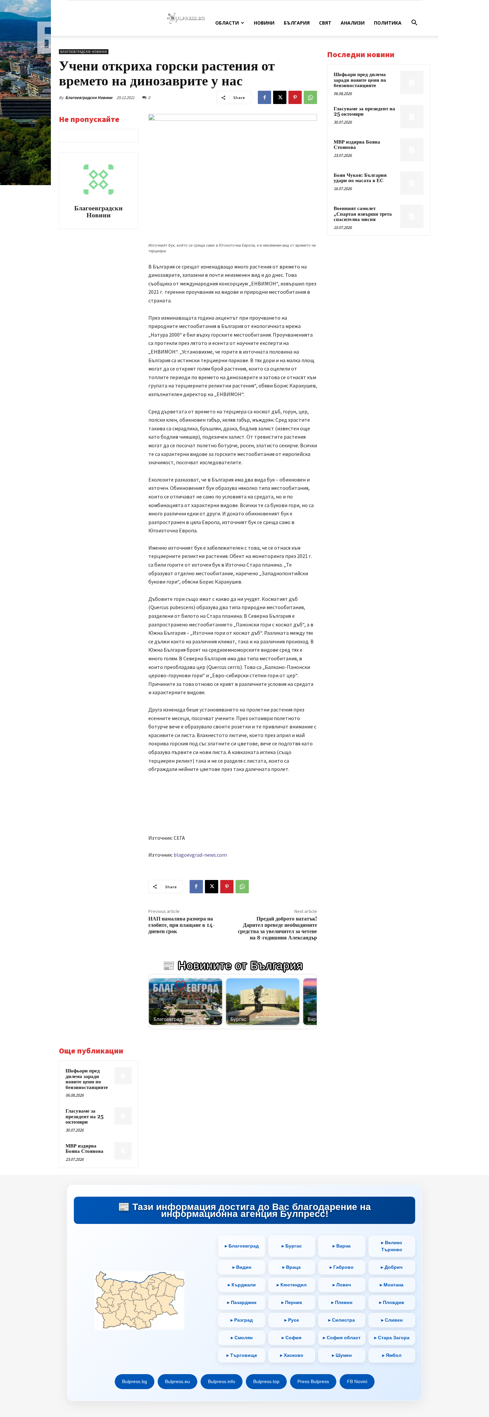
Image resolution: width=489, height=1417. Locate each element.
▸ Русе (291, 1320)
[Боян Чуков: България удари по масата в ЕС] (411, 183)
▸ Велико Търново (391, 1246)
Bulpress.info (221, 1381)
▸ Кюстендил (292, 1284)
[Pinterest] (295, 97)
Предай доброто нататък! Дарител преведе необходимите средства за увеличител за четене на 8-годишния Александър (277, 928)
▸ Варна (342, 1246)
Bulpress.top (266, 1381)
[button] (414, 23)
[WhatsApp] (310, 97)
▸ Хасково (291, 1355)
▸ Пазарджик (241, 1302)
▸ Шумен (342, 1355)
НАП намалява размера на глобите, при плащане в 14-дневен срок (181, 925)
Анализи (353, 23)
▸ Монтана (392, 1284)
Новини (264, 23)
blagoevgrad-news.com (200, 854)
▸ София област (342, 1337)
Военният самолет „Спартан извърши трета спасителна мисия (363, 214)
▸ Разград (242, 1320)
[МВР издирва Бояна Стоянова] (123, 1150)
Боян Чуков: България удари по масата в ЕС (360, 178)
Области (227, 23)
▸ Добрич (392, 1267)
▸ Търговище (242, 1355)
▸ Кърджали (242, 1284)
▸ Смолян (241, 1337)
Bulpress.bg (134, 1381)
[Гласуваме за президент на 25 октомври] (123, 1116)
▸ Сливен (392, 1320)
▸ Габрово (342, 1267)
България (297, 23)
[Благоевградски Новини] (98, 179)
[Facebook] (264, 97)
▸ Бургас (292, 1246)
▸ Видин (242, 1267)
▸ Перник (291, 1302)
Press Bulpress (313, 1381)
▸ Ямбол (392, 1355)
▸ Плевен (341, 1302)
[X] (279, 97)
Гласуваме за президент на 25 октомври (84, 1116)
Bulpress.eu (177, 1381)
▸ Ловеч (342, 1284)
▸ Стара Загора (391, 1337)
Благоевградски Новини (88, 97)
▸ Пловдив (391, 1302)
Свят (325, 23)
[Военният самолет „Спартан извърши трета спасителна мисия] (411, 216)
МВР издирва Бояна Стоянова (84, 1149)
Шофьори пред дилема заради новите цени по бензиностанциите (87, 1079)
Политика (388, 23)
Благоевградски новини (83, 52)
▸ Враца (291, 1267)
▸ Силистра (341, 1320)
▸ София (291, 1337)
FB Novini (357, 1381)
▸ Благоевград (242, 1246)
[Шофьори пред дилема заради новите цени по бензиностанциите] (123, 1075)
